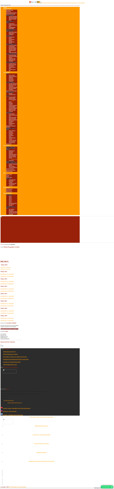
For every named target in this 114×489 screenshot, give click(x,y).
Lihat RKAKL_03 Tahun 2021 (7, 305)
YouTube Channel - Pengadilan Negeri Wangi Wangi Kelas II (16, 408)
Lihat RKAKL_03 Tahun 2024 (7, 283)
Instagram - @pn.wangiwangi (9, 411)
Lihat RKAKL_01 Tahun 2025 (7, 274)
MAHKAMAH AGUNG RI (9, 351)
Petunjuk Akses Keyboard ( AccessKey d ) (9, 329)
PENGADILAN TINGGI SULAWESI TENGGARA (15, 356)
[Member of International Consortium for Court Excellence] (63, 2)
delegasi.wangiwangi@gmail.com (15, 402)
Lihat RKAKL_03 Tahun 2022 (7, 298)
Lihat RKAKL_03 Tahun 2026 (5, 269)
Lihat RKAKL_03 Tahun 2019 (7, 320)
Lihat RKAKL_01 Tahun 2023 (7, 288)
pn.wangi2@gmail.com (9, 400)
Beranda (2, 244)
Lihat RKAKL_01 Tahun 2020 (7, 310)
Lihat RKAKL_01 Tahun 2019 (7, 318)
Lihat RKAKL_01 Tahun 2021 (7, 303)
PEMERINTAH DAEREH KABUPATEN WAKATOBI (15, 359)
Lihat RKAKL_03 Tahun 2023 (7, 291)
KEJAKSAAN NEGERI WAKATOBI (11, 362)
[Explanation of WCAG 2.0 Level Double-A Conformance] (31, 2)
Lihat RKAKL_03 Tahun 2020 (7, 313)
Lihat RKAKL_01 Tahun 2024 (7, 281)
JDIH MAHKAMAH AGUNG (10, 364)
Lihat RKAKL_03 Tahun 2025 (7, 276)
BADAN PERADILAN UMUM (10, 354)
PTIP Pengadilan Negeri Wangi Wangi (17, 487)
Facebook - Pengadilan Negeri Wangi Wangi (13, 415)
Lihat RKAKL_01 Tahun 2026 (5, 267)
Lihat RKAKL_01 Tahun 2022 (7, 296)
